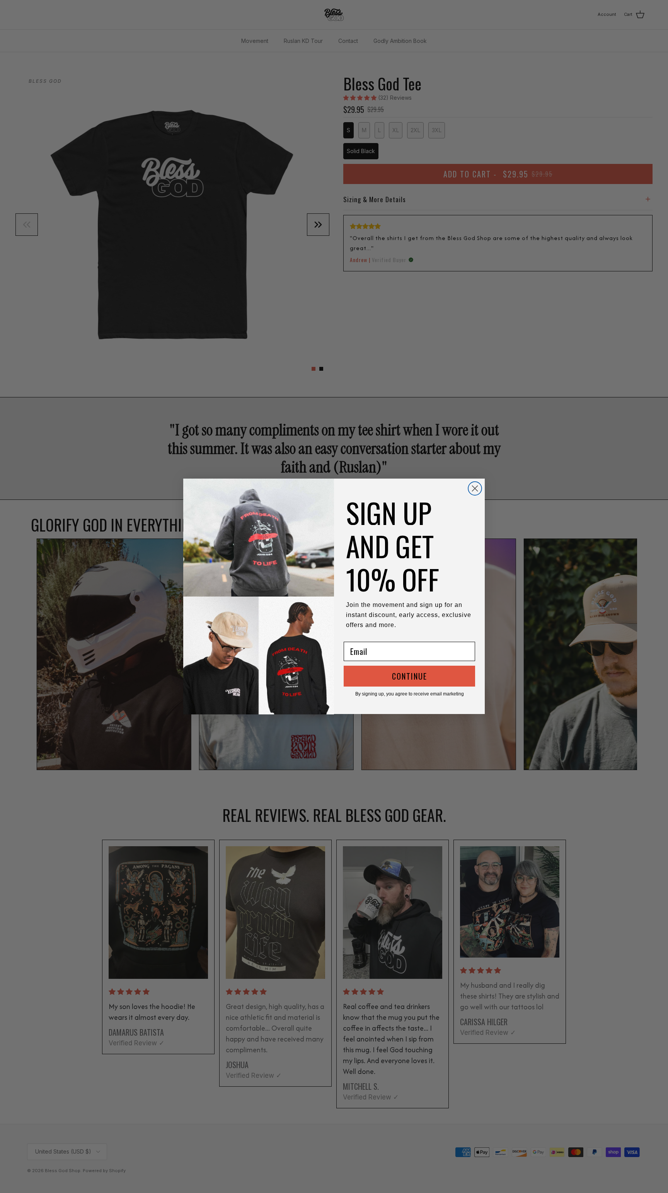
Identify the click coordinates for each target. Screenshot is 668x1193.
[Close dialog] (475, 488)
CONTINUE (409, 676)
